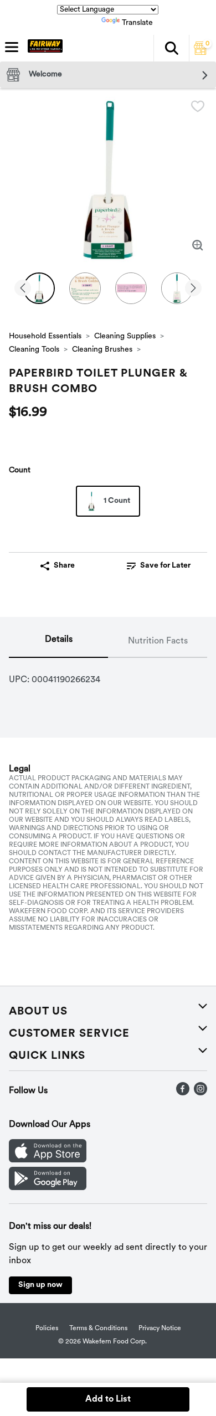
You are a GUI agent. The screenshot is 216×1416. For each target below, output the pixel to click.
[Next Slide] (193, 289)
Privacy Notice (159, 1328)
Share (64, 566)
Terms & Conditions (98, 1328)
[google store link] (47, 1187)
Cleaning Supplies (125, 336)
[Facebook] (182, 1093)
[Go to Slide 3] (131, 288)
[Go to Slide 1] (39, 288)
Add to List (108, 1399)
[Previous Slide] (23, 289)
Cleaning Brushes (102, 350)
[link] (158, 566)
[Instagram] (200, 1093)
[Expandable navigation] (11, 47)
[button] (171, 48)
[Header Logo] (43, 48)
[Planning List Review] (200, 52)
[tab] (58, 642)
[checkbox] (197, 106)
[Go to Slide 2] (85, 288)
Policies (46, 1328)
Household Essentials (45, 336)
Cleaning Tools (34, 350)
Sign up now (40, 1285)
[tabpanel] (108, 675)
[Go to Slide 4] (177, 288)
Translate (137, 23)
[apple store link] (47, 1160)
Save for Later (165, 566)
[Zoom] (197, 245)
